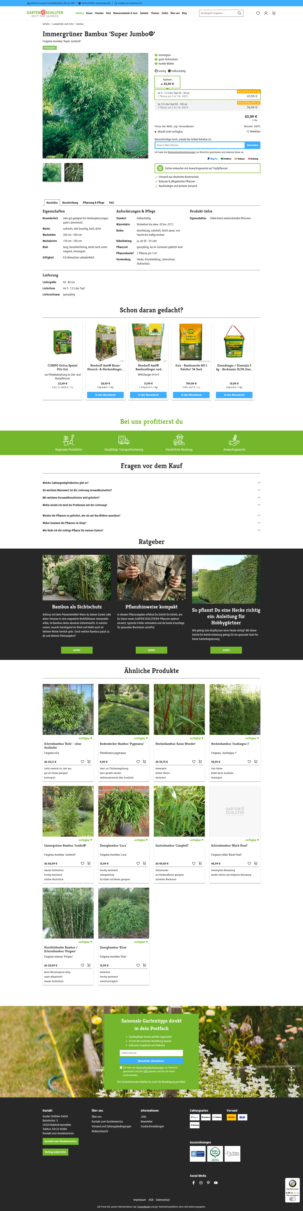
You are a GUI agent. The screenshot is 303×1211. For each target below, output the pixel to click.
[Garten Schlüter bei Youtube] (216, 1182)
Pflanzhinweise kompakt (151, 607)
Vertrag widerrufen (55, 1152)
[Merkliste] (82, 761)
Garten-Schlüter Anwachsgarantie (96, 3)
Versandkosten (144, 1206)
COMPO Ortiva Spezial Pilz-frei (62, 367)
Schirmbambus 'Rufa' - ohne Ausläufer (62, 746)
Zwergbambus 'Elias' (113, 947)
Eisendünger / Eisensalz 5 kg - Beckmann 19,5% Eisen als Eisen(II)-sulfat (234, 367)
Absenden (252, 145)
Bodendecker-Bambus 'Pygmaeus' (122, 744)
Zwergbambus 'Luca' (113, 845)
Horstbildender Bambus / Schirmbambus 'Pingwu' (61, 949)
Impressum (139, 1199)
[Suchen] (239, 13)
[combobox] (217, 13)
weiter (76, 650)
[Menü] (298, 1180)
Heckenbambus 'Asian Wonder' (175, 744)
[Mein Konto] (266, 13)
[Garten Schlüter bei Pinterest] (208, 1182)
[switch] (292, 1199)
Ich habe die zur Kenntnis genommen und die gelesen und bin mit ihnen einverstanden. (150, 1071)
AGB (145, 1071)
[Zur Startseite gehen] (45, 13)
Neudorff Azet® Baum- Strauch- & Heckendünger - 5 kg (105, 367)
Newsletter (146, 1121)
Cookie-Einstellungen (152, 1126)
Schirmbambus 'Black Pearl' (229, 845)
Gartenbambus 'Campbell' (172, 845)
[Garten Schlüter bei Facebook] (193, 1182)
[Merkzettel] (258, 13)
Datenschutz (163, 1199)
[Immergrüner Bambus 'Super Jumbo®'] (95, 105)
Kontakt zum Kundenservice (130, 3)
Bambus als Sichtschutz (77, 607)
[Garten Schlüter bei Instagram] (201, 1182)
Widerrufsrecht (100, 1131)
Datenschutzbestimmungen (182, 152)
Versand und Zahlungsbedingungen (111, 1126)
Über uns (96, 1116)
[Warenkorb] (274, 13)
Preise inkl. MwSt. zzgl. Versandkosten (174, 126)
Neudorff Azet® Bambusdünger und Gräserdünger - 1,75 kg (148, 367)
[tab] (52, 202)
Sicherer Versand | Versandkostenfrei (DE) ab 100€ (53, 3)
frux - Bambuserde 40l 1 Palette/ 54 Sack (191, 367)
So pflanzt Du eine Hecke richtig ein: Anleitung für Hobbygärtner (226, 616)
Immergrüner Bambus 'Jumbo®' (65, 845)
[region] (95, 118)
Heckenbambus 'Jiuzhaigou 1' (230, 744)
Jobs (143, 1116)
